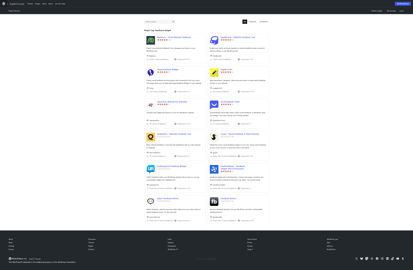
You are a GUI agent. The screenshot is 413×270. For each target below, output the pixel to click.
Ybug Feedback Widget (168, 69)
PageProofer (226, 69)
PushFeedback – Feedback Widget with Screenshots (233, 167)
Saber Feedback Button (168, 198)
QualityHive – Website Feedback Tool (174, 134)
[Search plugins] (173, 22)
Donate (250, 246)
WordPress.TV (173, 249)
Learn (170, 239)
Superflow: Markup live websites (172, 102)
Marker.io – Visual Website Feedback (174, 37)
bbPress (330, 246)
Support (171, 242)
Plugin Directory (14, 11)
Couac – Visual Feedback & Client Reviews (240, 134)
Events (249, 242)
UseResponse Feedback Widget (171, 166)
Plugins (90, 246)
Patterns (91, 249)
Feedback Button (228, 198)
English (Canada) (35, 259)
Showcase (92, 239)
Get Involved (252, 239)
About (11, 239)
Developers (172, 246)
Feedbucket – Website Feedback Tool (238, 37)
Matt (328, 242)
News (11, 242)
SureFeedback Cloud (230, 102)
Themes (91, 242)
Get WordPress (403, 4)
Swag (250, 249)
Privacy (11, 249)
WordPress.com (332, 239)
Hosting (11, 246)
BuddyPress (331, 249)
